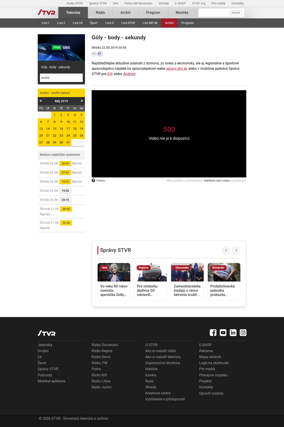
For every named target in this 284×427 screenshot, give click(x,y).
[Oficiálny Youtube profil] (223, 332)
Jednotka (45, 345)
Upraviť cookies (211, 393)
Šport (94, 23)
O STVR (151, 345)
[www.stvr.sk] (46, 333)
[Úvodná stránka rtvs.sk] (46, 13)
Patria (96, 369)
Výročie (164, 3)
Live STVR (128, 23)
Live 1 (46, 23)
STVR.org (199, 3)
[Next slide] (236, 250)
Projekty (205, 381)
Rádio (100, 12)
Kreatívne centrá (158, 393)
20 (41, 135)
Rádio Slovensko (105, 345)
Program (187, 23)
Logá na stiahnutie (214, 363)
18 (75, 128)
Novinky (182, 12)
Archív (169, 23)
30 (61, 142)
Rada (149, 381)
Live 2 (61, 23)
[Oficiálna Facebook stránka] (213, 332)
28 (48, 142)
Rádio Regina (102, 351)
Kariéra (150, 375)
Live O (109, 23)
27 (41, 142)
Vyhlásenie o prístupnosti (165, 399)
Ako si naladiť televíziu (163, 357)
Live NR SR (150, 23)
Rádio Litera (101, 381)
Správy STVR (98, 3)
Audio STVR (75, 3)
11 (75, 122)
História (151, 369)
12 (81, 122)
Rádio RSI (99, 375)
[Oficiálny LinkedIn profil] (233, 332)
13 (41, 128)
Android (129, 74)
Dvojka (43, 351)
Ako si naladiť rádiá (160, 351)
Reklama (206, 351)
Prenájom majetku (213, 375)
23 (61, 135)
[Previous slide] (226, 250)
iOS (110, 74)
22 (54, 135)
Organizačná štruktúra (162, 363)
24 (68, 135)
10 (68, 122)
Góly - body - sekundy (55, 67)
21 (48, 135)
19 (81, 128)
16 (61, 128)
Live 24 (78, 23)
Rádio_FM (99, 363)
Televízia (73, 12)
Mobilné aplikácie (51, 381)
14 (48, 128)
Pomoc (101, 180)
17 (68, 128)
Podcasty (45, 375)
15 (54, 128)
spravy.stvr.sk (176, 68)
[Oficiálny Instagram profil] (243, 332)
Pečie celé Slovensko (138, 3)
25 (75, 135)
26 (81, 135)
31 (68, 142)
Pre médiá (218, 3)
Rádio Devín (101, 357)
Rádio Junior (102, 387)
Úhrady (150, 387)
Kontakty (237, 3)
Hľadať (236, 12)
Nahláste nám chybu (217, 180)
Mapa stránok (210, 357)
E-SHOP (181, 3)
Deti (116, 3)
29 (54, 142)
